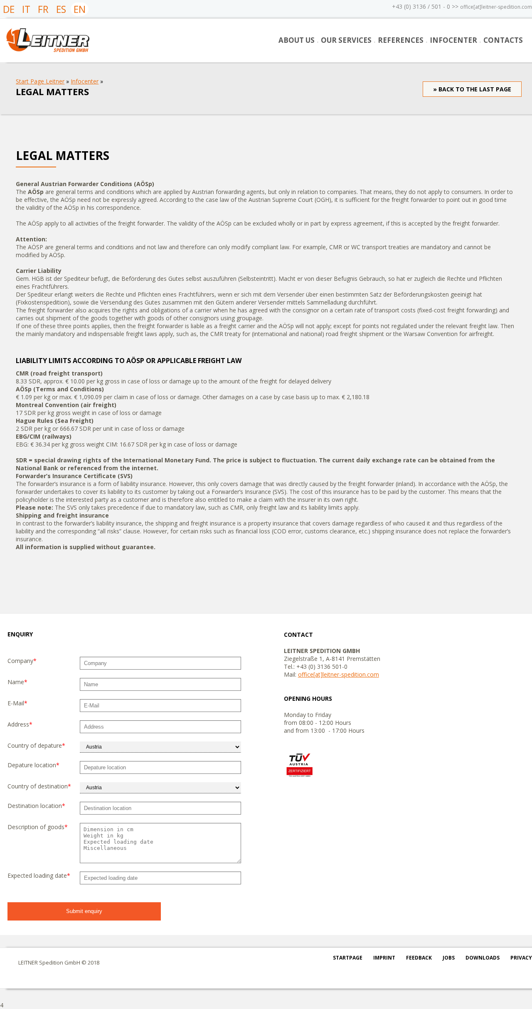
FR (43, 9)
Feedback (419, 957)
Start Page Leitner (40, 81)
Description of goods (37, 827)
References (401, 40)
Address (19, 724)
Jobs (449, 957)
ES (61, 9)
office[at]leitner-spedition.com (496, 6)
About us (296, 40)
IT (26, 9)
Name (17, 682)
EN (80, 9)
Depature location (33, 765)
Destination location (36, 806)
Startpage (347, 957)
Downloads (483, 957)
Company (22, 661)
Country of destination (39, 786)
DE (9, 9)
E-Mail (17, 703)
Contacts (503, 40)
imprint (384, 957)
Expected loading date (38, 875)
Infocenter (453, 40)
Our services (346, 40)
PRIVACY (521, 957)
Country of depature (36, 745)
